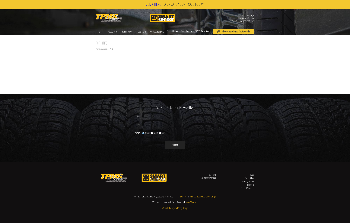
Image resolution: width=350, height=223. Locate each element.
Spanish (155, 133)
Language (137, 132)
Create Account (248, 18)
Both (163, 133)
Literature (142, 31)
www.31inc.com (192, 202)
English (147, 133)
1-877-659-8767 (181, 196)
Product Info (112, 31)
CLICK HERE (153, 4)
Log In (251, 15)
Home (100, 31)
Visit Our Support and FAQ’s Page (203, 196)
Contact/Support (157, 31)
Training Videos (127, 31)
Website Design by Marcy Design (175, 208)
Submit (175, 145)
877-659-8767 (248, 21)
